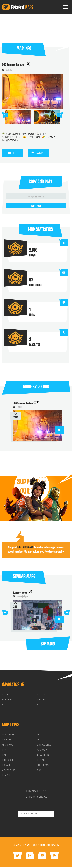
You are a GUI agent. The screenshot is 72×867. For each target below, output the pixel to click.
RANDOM (42, 700)
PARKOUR (7, 740)
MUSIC (40, 740)
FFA (4, 750)
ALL (39, 705)
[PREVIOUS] (5, 115)
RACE (5, 755)
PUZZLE (6, 775)
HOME (5, 694)
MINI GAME (7, 745)
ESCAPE (6, 765)
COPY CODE (36, 206)
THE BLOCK (43, 765)
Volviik (9, 70)
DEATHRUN (8, 735)
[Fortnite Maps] (18, 7)
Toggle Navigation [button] (66, 7)
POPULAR (7, 700)
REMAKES (42, 760)
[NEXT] (60, 115)
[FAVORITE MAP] (59, 430)
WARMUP (42, 750)
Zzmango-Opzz (22, 596)
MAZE (40, 735)
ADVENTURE (8, 770)
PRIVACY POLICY (36, 791)
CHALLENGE (43, 755)
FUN (39, 770)
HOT (4, 705)
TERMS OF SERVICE (36, 797)
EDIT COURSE (44, 745)
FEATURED (42, 694)
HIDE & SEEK (8, 760)
